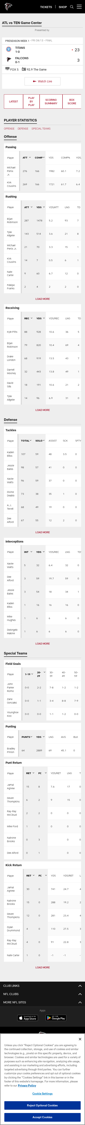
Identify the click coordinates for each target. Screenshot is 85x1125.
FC (39, 773)
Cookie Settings (42, 1093)
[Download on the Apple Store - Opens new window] (27, 1018)
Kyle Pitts (12, 331)
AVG (63, 736)
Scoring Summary (51, 101)
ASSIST (53, 440)
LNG (67, 207)
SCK (65, 440)
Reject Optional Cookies (42, 1105)
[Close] (80, 1039)
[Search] (71, 7)
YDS (51, 157)
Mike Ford (12, 826)
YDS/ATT (54, 207)
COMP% (65, 157)
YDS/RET (56, 773)
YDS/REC (54, 318)
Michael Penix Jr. (11, 171)
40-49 (64, 674)
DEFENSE (23, 128)
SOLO (38, 440)
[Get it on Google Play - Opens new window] (56, 1020)
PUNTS (26, 736)
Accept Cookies (43, 1117)
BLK (75, 736)
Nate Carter (13, 955)
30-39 (51, 674)
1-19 (27, 674)
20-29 (39, 674)
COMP (38, 157)
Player (10, 157)
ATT (25, 157)
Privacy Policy (27, 1085)
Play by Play (31, 101)
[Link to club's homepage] (8, 5)
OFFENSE (9, 128)
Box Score (72, 101)
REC (26, 318)
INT (26, 551)
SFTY (78, 440)
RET (28, 773)
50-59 (76, 674)
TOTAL (25, 440)
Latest (13, 101)
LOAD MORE (42, 298)
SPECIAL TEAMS (41, 128)
